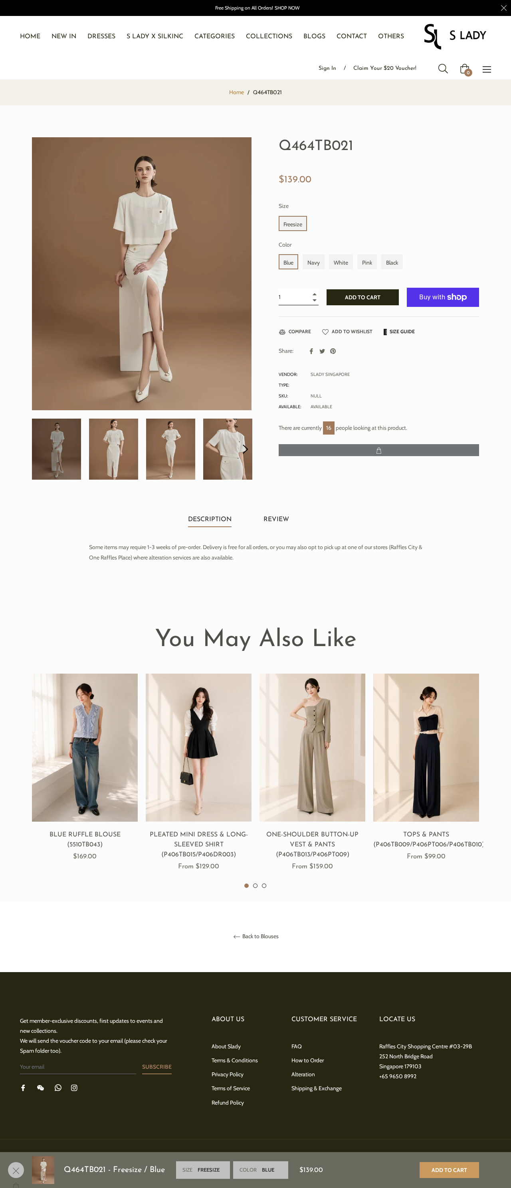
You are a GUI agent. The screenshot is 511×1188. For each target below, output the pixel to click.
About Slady (226, 1046)
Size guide (401, 331)
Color (285, 244)
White (341, 262)
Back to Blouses (260, 936)
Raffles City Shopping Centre (413, 1046)
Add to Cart (449, 1170)
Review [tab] (277, 519)
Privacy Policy (228, 1074)
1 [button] (246, 886)
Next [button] (246, 449)
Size (284, 206)
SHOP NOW (287, 8)
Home (236, 92)
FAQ (296, 1046)
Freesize (292, 224)
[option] (85, 776)
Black (392, 262)
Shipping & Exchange (316, 1088)
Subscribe (157, 1066)
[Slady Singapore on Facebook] (23, 1087)
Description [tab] (210, 519)
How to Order (307, 1060)
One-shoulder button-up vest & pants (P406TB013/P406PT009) (312, 845)
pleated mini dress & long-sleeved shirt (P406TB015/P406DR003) (199, 845)
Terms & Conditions (235, 1060)
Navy (313, 262)
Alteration (303, 1074)
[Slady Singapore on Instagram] (74, 1087)
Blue (288, 262)
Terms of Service (231, 1088)
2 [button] (255, 886)
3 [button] (264, 886)
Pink (367, 262)
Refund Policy (228, 1102)
